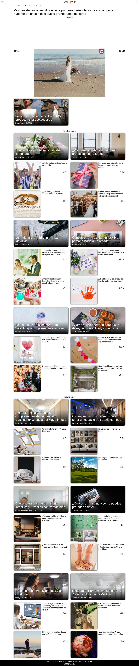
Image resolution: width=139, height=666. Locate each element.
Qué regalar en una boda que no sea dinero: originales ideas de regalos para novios (54, 252)
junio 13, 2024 (38, 510)
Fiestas (21, 6)
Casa (17, 423)
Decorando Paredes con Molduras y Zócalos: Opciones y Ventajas (96, 592)
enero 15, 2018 (26, 123)
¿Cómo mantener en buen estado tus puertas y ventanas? (54, 546)
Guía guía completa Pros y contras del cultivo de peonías (110, 633)
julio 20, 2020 (83, 244)
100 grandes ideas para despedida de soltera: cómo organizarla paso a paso (53, 281)
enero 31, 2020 (26, 332)
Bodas (27, 6)
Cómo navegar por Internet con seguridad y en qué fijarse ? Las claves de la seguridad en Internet (54, 606)
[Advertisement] (69, 33)
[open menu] (2, 1)
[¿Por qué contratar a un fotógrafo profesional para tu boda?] (98, 146)
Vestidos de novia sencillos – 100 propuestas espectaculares (38, 117)
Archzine (78, 661)
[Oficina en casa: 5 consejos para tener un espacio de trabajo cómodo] (98, 412)
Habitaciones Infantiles (23, 510)
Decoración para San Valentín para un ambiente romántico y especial (54, 340)
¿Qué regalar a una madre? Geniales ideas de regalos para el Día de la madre (111, 252)
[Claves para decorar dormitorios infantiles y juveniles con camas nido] (41, 499)
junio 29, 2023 (26, 157)
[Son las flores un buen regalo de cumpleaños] (41, 146)
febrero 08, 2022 (27, 244)
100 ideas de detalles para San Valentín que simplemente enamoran (40, 326)
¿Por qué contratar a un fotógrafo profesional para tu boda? (94, 152)
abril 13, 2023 (83, 157)
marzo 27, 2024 (86, 598)
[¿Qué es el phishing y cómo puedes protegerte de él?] (98, 499)
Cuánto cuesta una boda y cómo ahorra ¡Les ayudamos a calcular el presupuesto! (110, 194)
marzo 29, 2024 (27, 598)
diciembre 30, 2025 (27, 423)
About (49, 661)
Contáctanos (57, 661)
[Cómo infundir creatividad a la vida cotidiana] (41, 586)
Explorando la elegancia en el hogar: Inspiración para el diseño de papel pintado (110, 518)
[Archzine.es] (69, 2)
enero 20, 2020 (83, 332)
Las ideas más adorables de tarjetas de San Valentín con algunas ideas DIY (109, 340)
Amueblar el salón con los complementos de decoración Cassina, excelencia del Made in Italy (40, 416)
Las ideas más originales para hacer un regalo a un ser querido (110, 165)
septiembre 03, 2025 (84, 423)
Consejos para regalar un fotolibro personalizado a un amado (95, 239)
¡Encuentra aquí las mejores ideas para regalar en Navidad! (54, 367)
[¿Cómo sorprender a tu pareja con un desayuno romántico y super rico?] (98, 320)
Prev (17, 51)
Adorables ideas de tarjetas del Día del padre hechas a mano (111, 280)
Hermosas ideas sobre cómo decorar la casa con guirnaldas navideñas (110, 368)
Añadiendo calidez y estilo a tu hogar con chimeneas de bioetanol (54, 518)
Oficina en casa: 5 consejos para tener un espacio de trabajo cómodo (96, 418)
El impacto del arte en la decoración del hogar (51, 459)
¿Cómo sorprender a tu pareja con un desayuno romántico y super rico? (97, 326)
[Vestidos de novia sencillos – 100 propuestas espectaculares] (41, 112)
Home (16, 6)
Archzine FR (87, 661)
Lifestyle (75, 510)
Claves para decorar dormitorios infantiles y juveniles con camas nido (40, 505)
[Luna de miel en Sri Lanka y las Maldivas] (41, 233)
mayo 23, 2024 (84, 510)
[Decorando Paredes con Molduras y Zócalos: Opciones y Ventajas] (98, 586)
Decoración (76, 598)
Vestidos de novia (35, 6)
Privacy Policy (68, 661)
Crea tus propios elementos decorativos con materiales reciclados (109, 605)
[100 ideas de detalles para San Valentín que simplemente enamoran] (41, 320)
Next (121, 51)
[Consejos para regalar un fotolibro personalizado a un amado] (98, 233)
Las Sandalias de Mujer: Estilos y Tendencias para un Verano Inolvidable (111, 547)
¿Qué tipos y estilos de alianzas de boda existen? (52, 193)
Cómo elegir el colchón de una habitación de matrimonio (54, 633)
